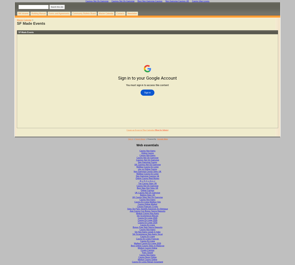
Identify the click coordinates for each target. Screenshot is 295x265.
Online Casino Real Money (147, 178)
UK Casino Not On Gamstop (147, 193)
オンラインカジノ (147, 181)
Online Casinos (147, 190)
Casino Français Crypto (147, 206)
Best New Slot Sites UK (147, 188)
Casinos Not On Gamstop (147, 160)
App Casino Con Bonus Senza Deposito (147, 211)
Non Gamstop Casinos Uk (147, 176)
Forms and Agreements (59, 13)
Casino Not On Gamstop (147, 158)
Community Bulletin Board (84, 13)
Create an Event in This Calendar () (148, 130)
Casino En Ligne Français (147, 239)
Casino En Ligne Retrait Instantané (147, 262)
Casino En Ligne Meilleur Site (147, 202)
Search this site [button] (57, 7)
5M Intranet (23, 13)
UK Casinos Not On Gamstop (147, 164)
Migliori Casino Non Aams (147, 213)
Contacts (120, 13)
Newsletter (132, 13)
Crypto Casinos (147, 250)
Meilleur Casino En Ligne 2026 (147, 243)
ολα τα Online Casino (147, 169)
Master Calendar (106, 13)
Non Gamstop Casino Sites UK (147, 171)
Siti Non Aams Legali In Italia (147, 232)
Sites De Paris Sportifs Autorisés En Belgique (147, 209)
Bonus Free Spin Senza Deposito (147, 227)
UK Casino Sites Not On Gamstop (147, 197)
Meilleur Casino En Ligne (147, 167)
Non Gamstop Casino (147, 162)
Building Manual (38, 13)
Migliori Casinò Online (147, 248)
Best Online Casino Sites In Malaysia (147, 246)
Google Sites (162, 139)
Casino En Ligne (147, 225)
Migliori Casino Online (147, 259)
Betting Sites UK (147, 195)
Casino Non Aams (147, 151)
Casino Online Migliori (147, 204)
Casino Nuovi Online (147, 257)
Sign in (130, 139)
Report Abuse (140, 139)
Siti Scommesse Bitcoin (147, 216)
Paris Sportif (147, 252)
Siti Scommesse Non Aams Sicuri (147, 234)
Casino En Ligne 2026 (147, 218)
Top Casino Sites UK (147, 183)
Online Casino (147, 153)
